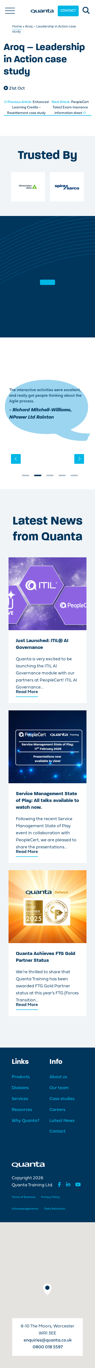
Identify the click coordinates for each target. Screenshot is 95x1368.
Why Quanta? (25, 1120)
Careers (57, 1110)
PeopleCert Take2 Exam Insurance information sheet (70, 107)
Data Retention (54, 1208)
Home (17, 26)
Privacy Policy (50, 1197)
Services (20, 1099)
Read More (27, 692)
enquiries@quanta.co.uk (48, 1340)
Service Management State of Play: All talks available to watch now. (47, 801)
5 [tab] (74, 477)
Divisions (20, 1088)
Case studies (62, 1099)
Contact (68, 11)
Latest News (62, 1120)
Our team (59, 1088)
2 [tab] (37, 477)
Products (21, 1077)
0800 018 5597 (48, 1347)
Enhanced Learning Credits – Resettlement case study (28, 107)
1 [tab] (25, 477)
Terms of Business (23, 1197)
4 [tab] (62, 477)
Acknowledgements (25, 1208)
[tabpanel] (47, 410)
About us (58, 1077)
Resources (22, 1110)
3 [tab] (50, 477)
